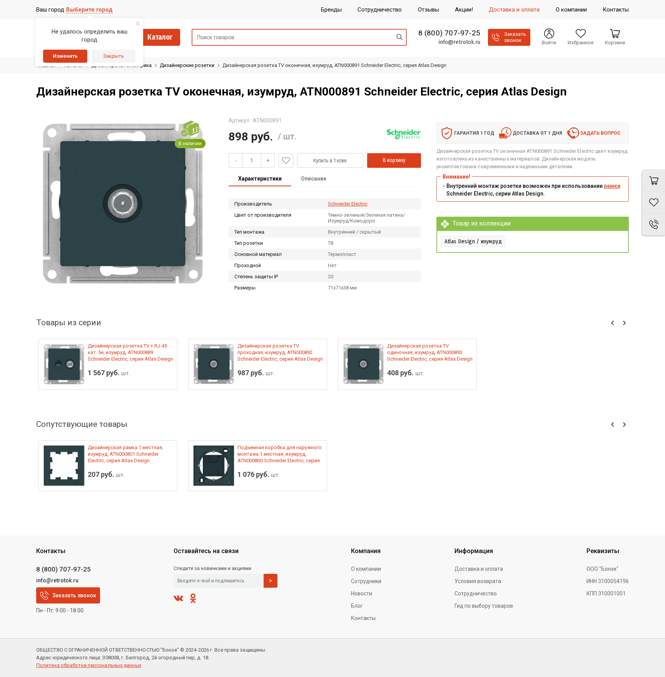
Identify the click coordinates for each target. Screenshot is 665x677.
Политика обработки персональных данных (88, 665)
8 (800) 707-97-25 (449, 33)
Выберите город (89, 9)
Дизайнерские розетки (187, 65)
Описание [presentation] (313, 179)
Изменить (65, 56)
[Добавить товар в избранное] (286, 160)
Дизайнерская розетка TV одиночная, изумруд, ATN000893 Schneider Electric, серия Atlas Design (430, 352)
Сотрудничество (475, 593)
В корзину (394, 160)
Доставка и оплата (478, 569)
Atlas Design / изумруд (473, 241)
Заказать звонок (74, 595)
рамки (612, 186)
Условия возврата (477, 581)
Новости (361, 593)
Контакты (363, 618)
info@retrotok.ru (459, 41)
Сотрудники (366, 581)
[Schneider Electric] (403, 134)
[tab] (260, 179)
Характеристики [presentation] (260, 179)
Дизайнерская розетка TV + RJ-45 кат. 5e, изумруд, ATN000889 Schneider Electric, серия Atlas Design (130, 352)
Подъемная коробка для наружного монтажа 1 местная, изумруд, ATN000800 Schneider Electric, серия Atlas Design (279, 454)
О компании (366, 569)
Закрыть (113, 56)
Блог (357, 606)
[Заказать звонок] (653, 225)
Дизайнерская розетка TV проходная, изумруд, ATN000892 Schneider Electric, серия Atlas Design (280, 352)
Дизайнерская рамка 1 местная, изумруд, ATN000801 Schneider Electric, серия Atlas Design (125, 454)
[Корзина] (653, 180)
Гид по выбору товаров (483, 606)
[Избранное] (653, 203)
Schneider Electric (348, 204)
